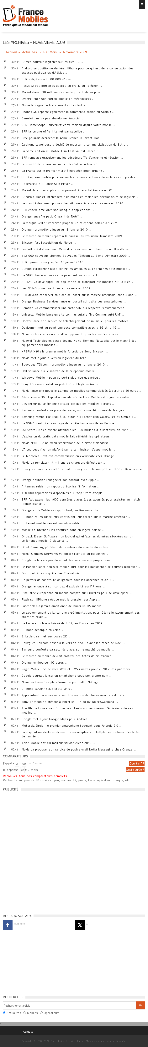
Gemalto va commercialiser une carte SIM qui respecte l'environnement (73, 308)
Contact (28, 1032)
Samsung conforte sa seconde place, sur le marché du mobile (66, 649)
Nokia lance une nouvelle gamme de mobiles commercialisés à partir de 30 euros (80, 390)
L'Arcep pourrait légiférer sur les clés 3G (51, 61)
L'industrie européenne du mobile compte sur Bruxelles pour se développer (75, 593)
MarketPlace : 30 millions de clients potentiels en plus (61, 92)
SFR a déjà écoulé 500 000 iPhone (47, 79)
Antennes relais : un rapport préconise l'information (59, 486)
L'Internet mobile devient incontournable (50, 523)
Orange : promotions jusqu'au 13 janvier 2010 (55, 229)
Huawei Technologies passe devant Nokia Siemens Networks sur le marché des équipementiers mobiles (79, 342)
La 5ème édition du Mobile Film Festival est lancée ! (60, 151)
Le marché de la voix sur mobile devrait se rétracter (59, 164)
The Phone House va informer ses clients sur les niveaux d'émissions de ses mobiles (77, 710)
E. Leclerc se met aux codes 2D (44, 636)
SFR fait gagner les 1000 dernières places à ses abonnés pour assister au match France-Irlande (81, 501)
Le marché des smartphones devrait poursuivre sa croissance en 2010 (72, 203)
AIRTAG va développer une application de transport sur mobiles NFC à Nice (76, 281)
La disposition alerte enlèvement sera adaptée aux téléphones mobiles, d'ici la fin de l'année (81, 734)
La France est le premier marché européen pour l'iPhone (62, 170)
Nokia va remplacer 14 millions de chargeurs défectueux (62, 462)
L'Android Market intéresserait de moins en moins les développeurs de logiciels (78, 196)
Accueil (11, 52)
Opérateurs (52, 1012)
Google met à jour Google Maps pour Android (54, 719)
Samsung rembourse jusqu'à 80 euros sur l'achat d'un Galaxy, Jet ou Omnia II (77, 416)
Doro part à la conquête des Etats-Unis (51, 573)
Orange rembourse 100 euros (43, 662)
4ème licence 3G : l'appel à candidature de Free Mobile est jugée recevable (75, 397)
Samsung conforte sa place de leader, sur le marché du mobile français (73, 410)
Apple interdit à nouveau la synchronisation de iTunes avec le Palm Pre (73, 695)
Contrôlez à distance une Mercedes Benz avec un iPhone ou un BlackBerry (75, 249)
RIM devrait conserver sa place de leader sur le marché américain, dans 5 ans (77, 294)
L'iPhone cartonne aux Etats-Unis (46, 688)
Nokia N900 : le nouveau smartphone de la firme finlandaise (65, 443)
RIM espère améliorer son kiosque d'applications (56, 209)
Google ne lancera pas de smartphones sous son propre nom (66, 560)
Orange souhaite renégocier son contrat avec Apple (59, 479)
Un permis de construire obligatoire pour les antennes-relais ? (66, 579)
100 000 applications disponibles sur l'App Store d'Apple (62, 493)
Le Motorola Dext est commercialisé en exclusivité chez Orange (68, 456)
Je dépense (11, 770)
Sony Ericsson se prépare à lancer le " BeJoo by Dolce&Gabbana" (68, 701)
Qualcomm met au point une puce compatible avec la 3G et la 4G (69, 327)
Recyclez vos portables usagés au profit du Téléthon (60, 85)
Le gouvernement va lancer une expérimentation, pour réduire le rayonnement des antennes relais (81, 614)
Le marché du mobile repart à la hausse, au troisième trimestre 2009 (72, 236)
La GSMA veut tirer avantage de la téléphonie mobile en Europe (68, 423)
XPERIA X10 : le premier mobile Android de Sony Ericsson (63, 351)
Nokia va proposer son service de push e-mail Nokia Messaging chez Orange (77, 749)
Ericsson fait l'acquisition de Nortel (47, 242)
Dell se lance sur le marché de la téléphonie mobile (58, 371)
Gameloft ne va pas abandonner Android (51, 118)
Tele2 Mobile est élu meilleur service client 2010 (57, 742)
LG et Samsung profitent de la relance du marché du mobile (65, 547)
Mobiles (32, 1012)
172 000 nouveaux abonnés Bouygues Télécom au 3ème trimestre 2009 (74, 255)
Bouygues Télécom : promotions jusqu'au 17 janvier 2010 (63, 364)
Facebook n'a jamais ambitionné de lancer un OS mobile (62, 606)
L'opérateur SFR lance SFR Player (46, 183)
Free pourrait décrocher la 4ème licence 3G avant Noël (61, 138)
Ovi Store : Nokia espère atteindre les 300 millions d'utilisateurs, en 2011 (75, 429)
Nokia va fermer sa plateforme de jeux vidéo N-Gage (60, 682)
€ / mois (31, 770)
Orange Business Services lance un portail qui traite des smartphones (72, 301)
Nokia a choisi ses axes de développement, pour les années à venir (70, 334)
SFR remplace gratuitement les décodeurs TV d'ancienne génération (70, 157)
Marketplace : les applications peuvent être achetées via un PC (67, 190)
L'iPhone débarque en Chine (41, 629)
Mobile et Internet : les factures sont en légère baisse (61, 529)
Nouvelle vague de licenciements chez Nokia (53, 105)
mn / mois (34, 763)
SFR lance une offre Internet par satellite (52, 131)
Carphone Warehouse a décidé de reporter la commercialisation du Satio (73, 144)
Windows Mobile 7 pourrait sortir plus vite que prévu (60, 377)
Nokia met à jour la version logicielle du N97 (54, 358)
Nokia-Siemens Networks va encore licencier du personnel (63, 553)
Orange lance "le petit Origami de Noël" (50, 216)
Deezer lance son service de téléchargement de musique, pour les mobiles (75, 321)
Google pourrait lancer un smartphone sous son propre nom (65, 675)
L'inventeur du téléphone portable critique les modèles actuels (66, 403)
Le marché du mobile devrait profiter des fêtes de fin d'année (66, 656)
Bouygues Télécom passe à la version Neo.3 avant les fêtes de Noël (72, 643)
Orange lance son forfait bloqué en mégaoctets (56, 98)
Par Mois (50, 52)
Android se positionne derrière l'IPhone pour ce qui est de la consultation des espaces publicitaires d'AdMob (78, 70)
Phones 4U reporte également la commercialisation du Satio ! (66, 111)
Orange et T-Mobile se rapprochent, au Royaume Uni (60, 510)
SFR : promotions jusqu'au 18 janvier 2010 (52, 262)
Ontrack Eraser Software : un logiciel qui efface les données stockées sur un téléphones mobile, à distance (77, 538)
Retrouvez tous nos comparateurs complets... (36, 776)
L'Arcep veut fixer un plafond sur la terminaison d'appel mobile (67, 449)
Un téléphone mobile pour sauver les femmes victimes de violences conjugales (78, 177)
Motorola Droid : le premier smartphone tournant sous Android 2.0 (70, 725)
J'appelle (8, 763)
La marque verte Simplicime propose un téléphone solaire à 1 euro (70, 223)
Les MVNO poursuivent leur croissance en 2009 (56, 288)
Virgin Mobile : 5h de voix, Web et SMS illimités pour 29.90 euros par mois (76, 669)
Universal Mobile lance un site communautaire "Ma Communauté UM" (71, 314)
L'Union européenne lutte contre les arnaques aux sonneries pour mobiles (74, 268)
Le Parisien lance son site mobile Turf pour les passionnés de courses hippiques (79, 566)
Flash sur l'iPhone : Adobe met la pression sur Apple (59, 599)
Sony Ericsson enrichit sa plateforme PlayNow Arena (60, 384)
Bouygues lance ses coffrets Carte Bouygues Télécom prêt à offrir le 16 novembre (82, 469)
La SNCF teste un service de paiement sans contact (60, 275)
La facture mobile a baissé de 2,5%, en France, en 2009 (62, 623)
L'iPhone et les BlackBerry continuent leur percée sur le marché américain (74, 516)
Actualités (30, 52)
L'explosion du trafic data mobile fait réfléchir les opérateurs (66, 436)
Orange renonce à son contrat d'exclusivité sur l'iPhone (61, 586)
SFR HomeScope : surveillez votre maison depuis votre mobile (67, 124)
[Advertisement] (32, 851)
